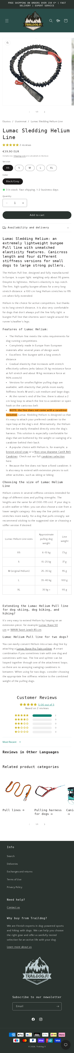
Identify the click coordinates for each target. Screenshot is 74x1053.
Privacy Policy (14, 887)
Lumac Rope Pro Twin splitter (34, 648)
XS (7, 168)
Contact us (13, 907)
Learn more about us (19, 946)
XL (51, 168)
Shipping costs (20, 156)
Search (11, 856)
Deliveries (12, 864)
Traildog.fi (41, 1047)
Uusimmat (21, 121)
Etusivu (7, 121)
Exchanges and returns (20, 871)
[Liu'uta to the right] (44, 112)
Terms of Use (14, 879)
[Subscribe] (57, 1006)
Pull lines (12, 810)
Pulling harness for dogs (48, 812)
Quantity (7, 196)
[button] (7, 20)
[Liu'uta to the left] (29, 112)
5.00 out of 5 (46, 704)
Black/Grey (12, 181)
